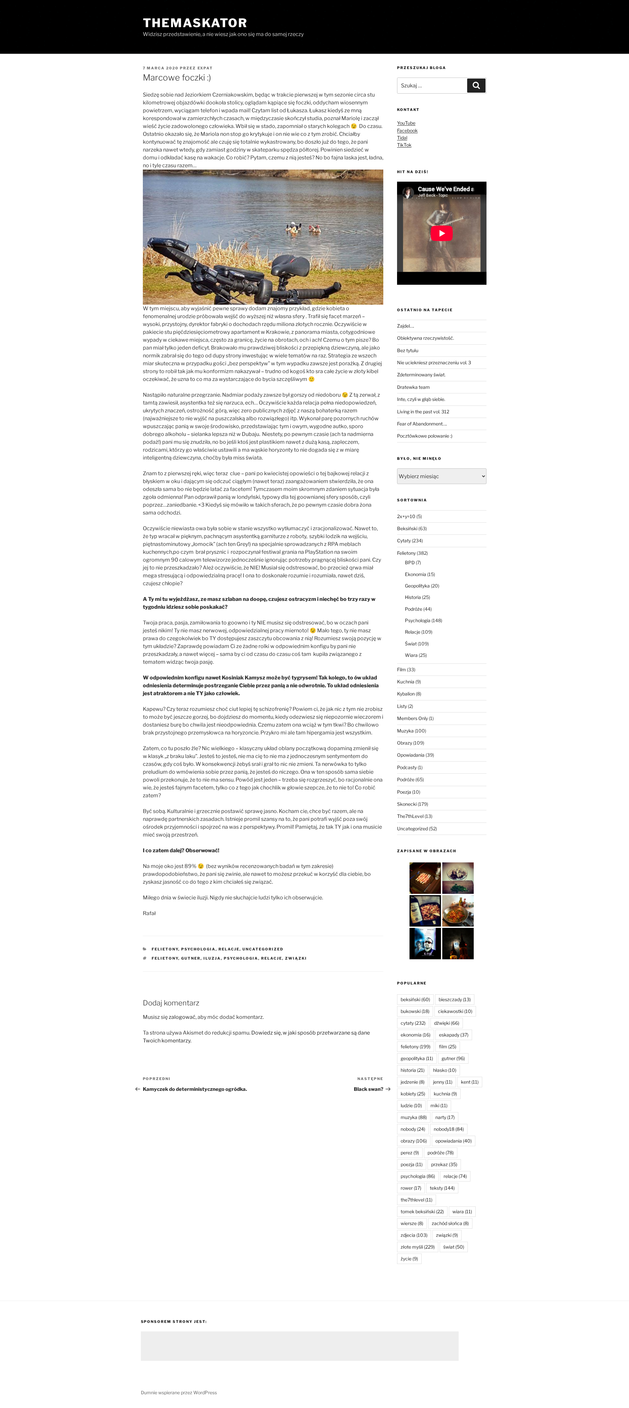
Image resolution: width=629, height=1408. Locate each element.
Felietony (165, 949)
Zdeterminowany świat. (421, 374)
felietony (165, 958)
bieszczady (455, 999)
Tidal (402, 137)
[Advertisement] (300, 1346)
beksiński (415, 999)
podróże (441, 1152)
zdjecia (414, 1235)
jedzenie (413, 1082)
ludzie (411, 1105)
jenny (442, 1082)
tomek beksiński (422, 1211)
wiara (462, 1211)
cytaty (413, 1023)
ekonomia (415, 1035)
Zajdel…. (405, 326)
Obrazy (404, 743)
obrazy (414, 1141)
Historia (413, 597)
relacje (271, 958)
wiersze (412, 1223)
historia (413, 1070)
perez (410, 1152)
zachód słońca (450, 1223)
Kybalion (406, 693)
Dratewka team (413, 387)
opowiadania (453, 1141)
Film (401, 669)
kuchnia (445, 1093)
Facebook (407, 130)
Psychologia (198, 949)
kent (470, 1082)
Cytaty (404, 540)
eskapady (453, 1035)
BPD (410, 562)
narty (445, 1117)
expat (205, 68)
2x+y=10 (406, 516)
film (447, 1046)
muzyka (414, 1117)
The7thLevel (410, 816)
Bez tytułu (407, 350)
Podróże (413, 609)
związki (296, 958)
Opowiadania (411, 755)
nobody (413, 1129)
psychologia (241, 958)
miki (439, 1105)
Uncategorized (262, 949)
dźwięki (446, 1023)
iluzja (212, 958)
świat (453, 1247)
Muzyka (405, 730)
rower (411, 1188)
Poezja (404, 792)
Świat (411, 643)
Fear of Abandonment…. (422, 423)
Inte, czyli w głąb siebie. (421, 399)
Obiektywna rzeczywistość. (425, 338)
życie (409, 1258)
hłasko (444, 1070)
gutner (190, 958)
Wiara (411, 655)
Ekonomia (415, 574)
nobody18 (449, 1129)
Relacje (229, 949)
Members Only (412, 718)
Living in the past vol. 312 (423, 411)
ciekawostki (455, 1011)
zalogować (182, 1017)
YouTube (406, 123)
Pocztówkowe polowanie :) (424, 436)
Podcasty (407, 767)
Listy (402, 706)
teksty (442, 1188)
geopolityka (417, 1058)
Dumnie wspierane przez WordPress (179, 1392)
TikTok (404, 145)
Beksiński (407, 528)
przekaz (444, 1164)
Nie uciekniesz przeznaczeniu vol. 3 (434, 362)
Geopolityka (417, 585)
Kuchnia (405, 681)
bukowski (415, 1011)
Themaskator (195, 23)
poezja (412, 1164)
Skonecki (407, 804)
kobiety (413, 1093)
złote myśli (418, 1247)
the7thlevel (416, 1199)
